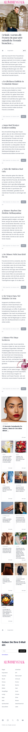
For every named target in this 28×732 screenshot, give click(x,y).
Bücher (17, 685)
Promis (17, 682)
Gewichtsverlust (19, 703)
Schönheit (17, 669)
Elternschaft (18, 675)
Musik (3, 679)
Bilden (3, 688)
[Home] (2, 50)
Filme (16, 697)
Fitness (4, 682)
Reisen (17, 700)
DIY (16, 672)
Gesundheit (5, 706)
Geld (3, 700)
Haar (16, 688)
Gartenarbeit (5, 703)
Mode (3, 685)
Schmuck (17, 679)
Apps (3, 697)
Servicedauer (5, 654)
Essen (16, 691)
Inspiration (10, 50)
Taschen (4, 675)
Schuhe (17, 694)
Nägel (3, 669)
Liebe (16, 706)
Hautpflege (5, 691)
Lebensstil (22, 651)
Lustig (3, 694)
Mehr (23, 116)
